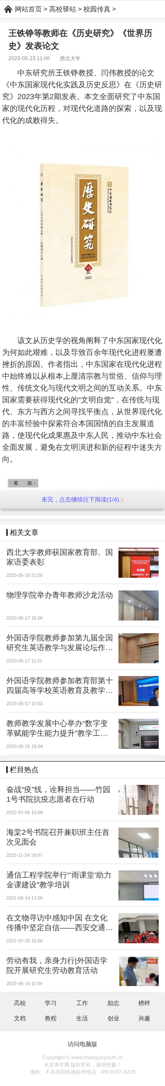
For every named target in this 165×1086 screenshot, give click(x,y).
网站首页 (28, 9)
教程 (51, 1018)
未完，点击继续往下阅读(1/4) (80, 499)
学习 (51, 1003)
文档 (20, 1018)
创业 (113, 1018)
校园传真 (96, 9)
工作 (82, 1003)
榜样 (144, 1003)
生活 (82, 1018)
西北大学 (70, 58)
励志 (113, 1003)
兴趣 (144, 1018)
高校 (20, 1003)
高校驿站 (62, 9)
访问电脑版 (82, 1044)
